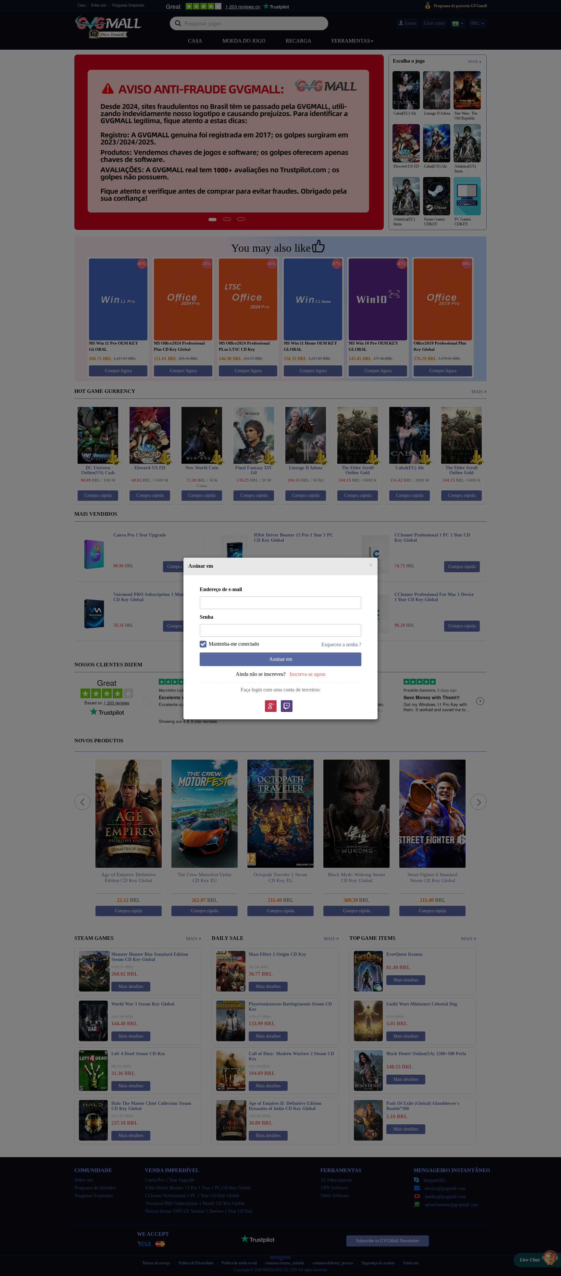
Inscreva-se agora (307, 674)
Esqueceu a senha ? (341, 644)
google (270, 706)
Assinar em (280, 659)
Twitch (286, 706)
